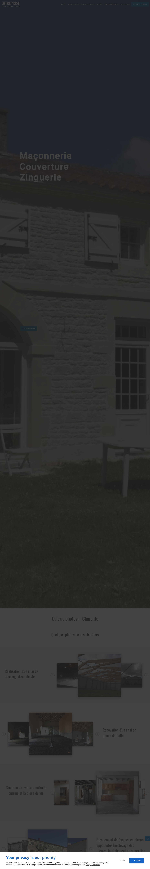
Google (89, 865)
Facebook (96, 865)
